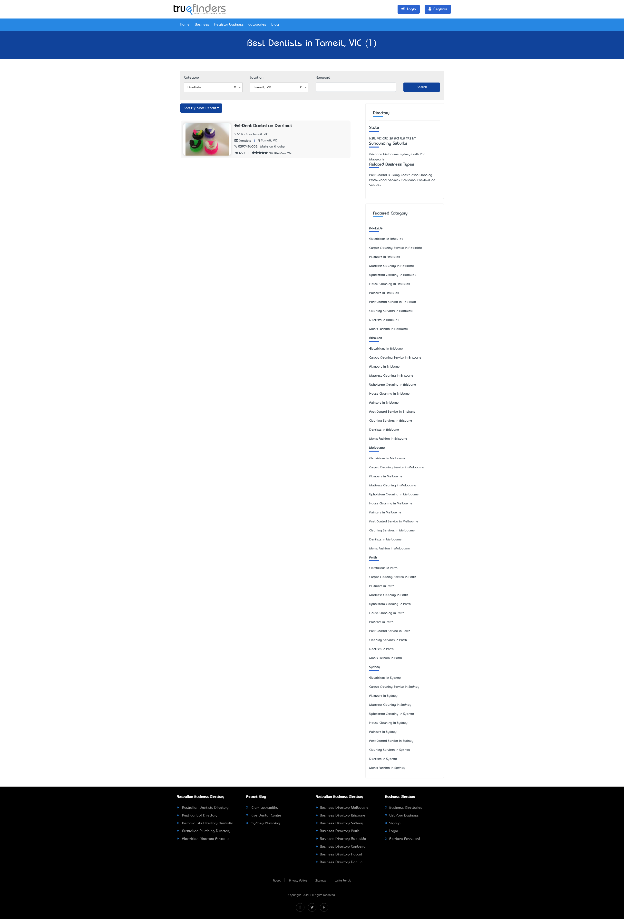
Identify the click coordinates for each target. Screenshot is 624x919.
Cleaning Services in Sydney (389, 750)
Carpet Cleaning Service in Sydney (394, 686)
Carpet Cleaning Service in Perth (392, 577)
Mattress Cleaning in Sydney (390, 704)
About (277, 880)
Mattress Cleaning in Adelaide (391, 266)
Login (393, 831)
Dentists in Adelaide (384, 320)
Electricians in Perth (383, 568)
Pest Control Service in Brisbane (392, 411)
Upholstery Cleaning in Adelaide (393, 275)
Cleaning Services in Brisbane (390, 420)
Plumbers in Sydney (383, 695)
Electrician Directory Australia (205, 839)
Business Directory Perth (339, 831)
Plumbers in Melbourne (385, 476)
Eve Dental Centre (265, 815)
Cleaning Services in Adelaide (391, 311)
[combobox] (213, 87)
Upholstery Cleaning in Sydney (391, 713)
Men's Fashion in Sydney (387, 768)
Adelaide (376, 228)
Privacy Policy (298, 880)
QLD (385, 138)
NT (414, 138)
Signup (394, 823)
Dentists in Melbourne (385, 539)
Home (185, 24)
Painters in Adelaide (384, 293)
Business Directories (405, 807)
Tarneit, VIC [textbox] (262, 87)
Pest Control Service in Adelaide (392, 302)
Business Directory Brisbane (342, 815)
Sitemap (320, 880)
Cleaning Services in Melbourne (392, 530)
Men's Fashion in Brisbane (388, 438)
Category (191, 77)
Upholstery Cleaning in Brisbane (392, 384)
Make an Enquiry (272, 146)
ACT (396, 138)
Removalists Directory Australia (207, 823)
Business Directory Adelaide (343, 839)
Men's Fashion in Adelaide (388, 329)
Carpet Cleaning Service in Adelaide (395, 248)
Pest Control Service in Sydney (391, 741)
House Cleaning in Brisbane (389, 393)
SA (391, 138)
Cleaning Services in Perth (388, 640)
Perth (373, 557)
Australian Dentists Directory (205, 807)
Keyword (323, 77)
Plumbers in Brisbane (384, 366)
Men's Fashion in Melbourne (389, 548)
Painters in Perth (381, 622)
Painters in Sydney (383, 731)
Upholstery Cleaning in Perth (390, 604)
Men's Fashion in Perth (385, 658)
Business (202, 24)
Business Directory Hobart (341, 854)
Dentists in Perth (381, 649)
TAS (408, 138)
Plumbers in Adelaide (384, 257)
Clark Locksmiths (264, 807)
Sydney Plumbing (265, 823)
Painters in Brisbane (384, 402)
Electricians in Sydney (385, 677)
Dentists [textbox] (194, 87)
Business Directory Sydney (341, 823)
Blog (275, 24)
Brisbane (375, 338)
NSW (372, 138)
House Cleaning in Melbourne (390, 503)
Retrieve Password (404, 839)
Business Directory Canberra (343, 846)
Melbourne (377, 447)
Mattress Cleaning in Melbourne (392, 485)
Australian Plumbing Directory (205, 831)
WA (402, 138)
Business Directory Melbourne (344, 807)
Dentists (244, 140)
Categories (257, 24)
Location (256, 77)
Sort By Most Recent (200, 108)
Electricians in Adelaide (386, 239)
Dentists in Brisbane (384, 429)
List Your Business (404, 815)
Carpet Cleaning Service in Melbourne (396, 467)
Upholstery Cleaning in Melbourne (394, 494)
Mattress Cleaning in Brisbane (391, 375)
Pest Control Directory (199, 815)
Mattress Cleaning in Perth (388, 595)
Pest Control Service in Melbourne (393, 521)
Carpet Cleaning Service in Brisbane (395, 357)
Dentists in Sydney (383, 759)
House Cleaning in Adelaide (389, 284)
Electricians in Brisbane (386, 348)
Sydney (374, 667)
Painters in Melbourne (385, 512)
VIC (379, 138)
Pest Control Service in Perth (389, 631)
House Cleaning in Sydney (388, 722)
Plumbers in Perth (381, 586)
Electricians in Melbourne (387, 458)
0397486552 (248, 146)
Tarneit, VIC (269, 140)
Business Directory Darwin (341, 862)
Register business (229, 24)
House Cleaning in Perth (386, 613)
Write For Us (343, 880)
